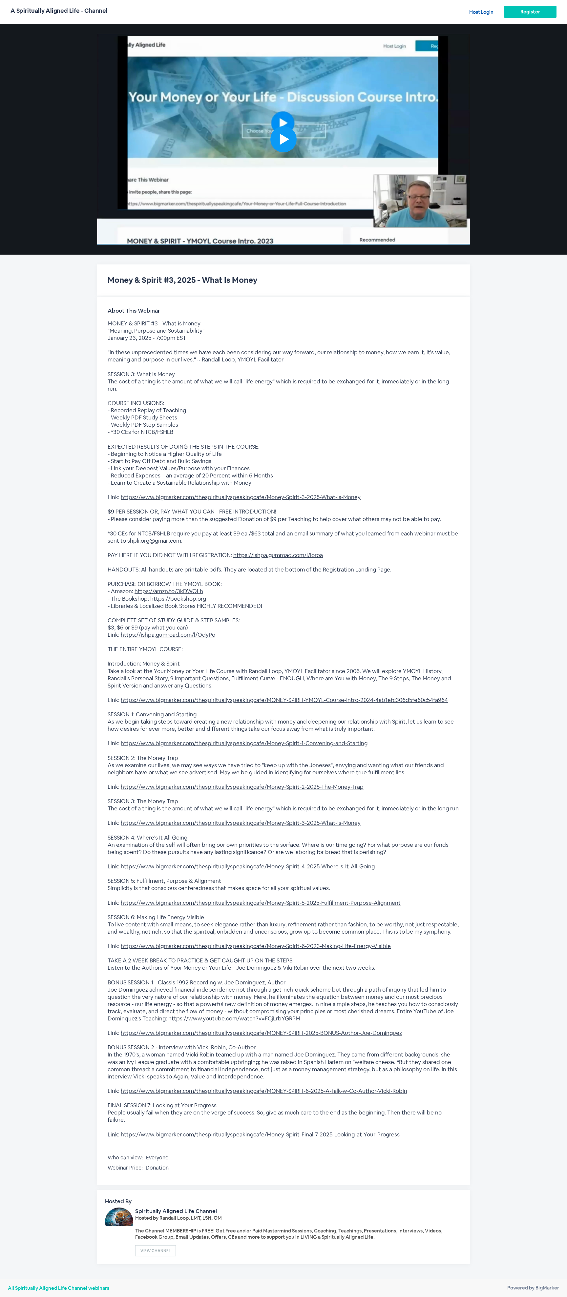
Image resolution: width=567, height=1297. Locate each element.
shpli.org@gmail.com (154, 540)
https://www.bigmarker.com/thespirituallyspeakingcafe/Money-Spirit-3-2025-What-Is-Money (241, 497)
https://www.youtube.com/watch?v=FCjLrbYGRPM (234, 1018)
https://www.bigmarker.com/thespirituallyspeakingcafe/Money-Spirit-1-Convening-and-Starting (244, 743)
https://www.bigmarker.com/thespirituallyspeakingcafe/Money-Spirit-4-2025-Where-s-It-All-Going (248, 866)
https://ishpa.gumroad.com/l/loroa (278, 555)
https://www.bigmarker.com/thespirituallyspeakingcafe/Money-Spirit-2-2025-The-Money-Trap (242, 786)
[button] (283, 139)
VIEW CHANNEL (155, 1250)
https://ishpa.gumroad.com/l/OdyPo (168, 634)
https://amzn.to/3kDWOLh (169, 591)
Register (530, 12)
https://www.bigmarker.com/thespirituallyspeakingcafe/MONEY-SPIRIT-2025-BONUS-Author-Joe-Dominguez (261, 1032)
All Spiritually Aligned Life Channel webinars (58, 1288)
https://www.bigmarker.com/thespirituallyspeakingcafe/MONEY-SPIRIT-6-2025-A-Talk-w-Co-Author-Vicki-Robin (264, 1090)
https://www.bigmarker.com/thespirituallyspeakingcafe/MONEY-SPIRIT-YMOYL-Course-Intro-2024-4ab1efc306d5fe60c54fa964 (284, 700)
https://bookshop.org (178, 598)
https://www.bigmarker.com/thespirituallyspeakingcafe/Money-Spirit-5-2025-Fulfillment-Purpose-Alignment (261, 902)
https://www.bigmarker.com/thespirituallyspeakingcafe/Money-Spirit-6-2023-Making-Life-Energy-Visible (256, 946)
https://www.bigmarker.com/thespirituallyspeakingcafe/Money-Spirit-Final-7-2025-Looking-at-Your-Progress (260, 1134)
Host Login (481, 12)
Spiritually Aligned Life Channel (176, 1211)
